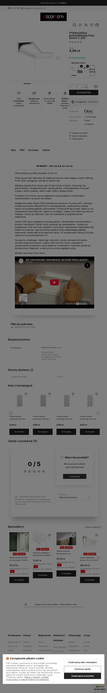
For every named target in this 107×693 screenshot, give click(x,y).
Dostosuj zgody (83, 669)
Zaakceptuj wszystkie (82, 676)
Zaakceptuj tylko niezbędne (82, 662)
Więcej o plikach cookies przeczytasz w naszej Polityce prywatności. (27, 678)
